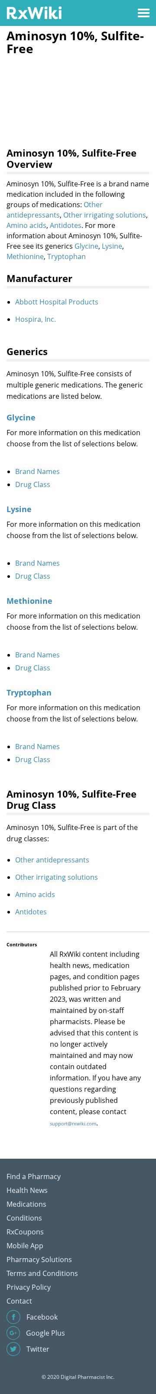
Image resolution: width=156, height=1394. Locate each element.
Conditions (24, 1218)
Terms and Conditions (42, 1273)
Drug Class (32, 484)
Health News (27, 1190)
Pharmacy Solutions (39, 1259)
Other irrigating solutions (104, 215)
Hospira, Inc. (35, 319)
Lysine (112, 246)
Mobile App (24, 1245)
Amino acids (26, 225)
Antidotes (65, 225)
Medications (26, 1204)
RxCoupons (25, 1232)
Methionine (25, 256)
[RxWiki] (34, 12)
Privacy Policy (28, 1287)
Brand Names (37, 471)
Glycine (86, 246)
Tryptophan (66, 256)
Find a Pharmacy (33, 1176)
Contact (19, 1301)
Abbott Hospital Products (56, 302)
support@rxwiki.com (73, 1123)
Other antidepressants (52, 860)
